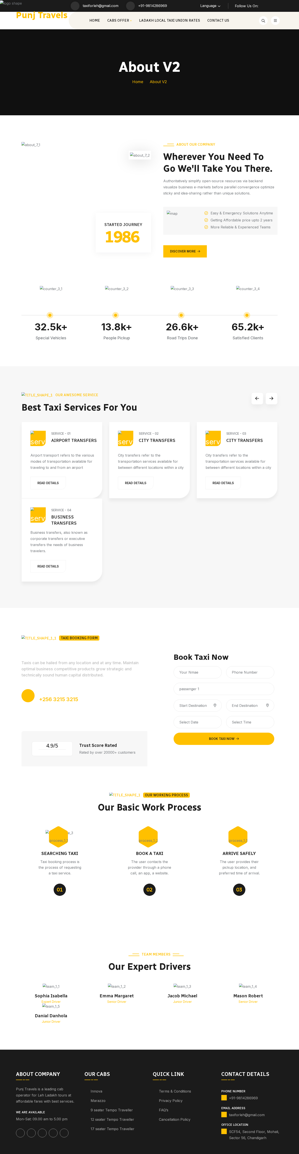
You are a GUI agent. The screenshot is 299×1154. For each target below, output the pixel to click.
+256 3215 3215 (58, 699)
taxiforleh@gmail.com (100, 6)
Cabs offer (118, 20)
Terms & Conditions (175, 1091)
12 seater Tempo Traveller (112, 1119)
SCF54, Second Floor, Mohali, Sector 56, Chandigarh (254, 1134)
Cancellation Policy (174, 1119)
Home (94, 20)
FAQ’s (163, 1110)
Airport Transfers (74, 440)
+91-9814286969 (152, 6)
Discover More (183, 251)
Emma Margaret (117, 995)
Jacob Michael (182, 995)
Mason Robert (248, 995)
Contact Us (218, 20)
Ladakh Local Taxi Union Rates (169, 20)
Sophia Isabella (51, 995)
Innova (96, 1091)
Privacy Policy (171, 1100)
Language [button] (208, 6)
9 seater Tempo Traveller (112, 1110)
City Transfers (157, 440)
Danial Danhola (51, 1015)
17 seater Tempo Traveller (112, 1129)
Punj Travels (41, 15)
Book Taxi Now (221, 739)
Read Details (48, 483)
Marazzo (98, 1100)
